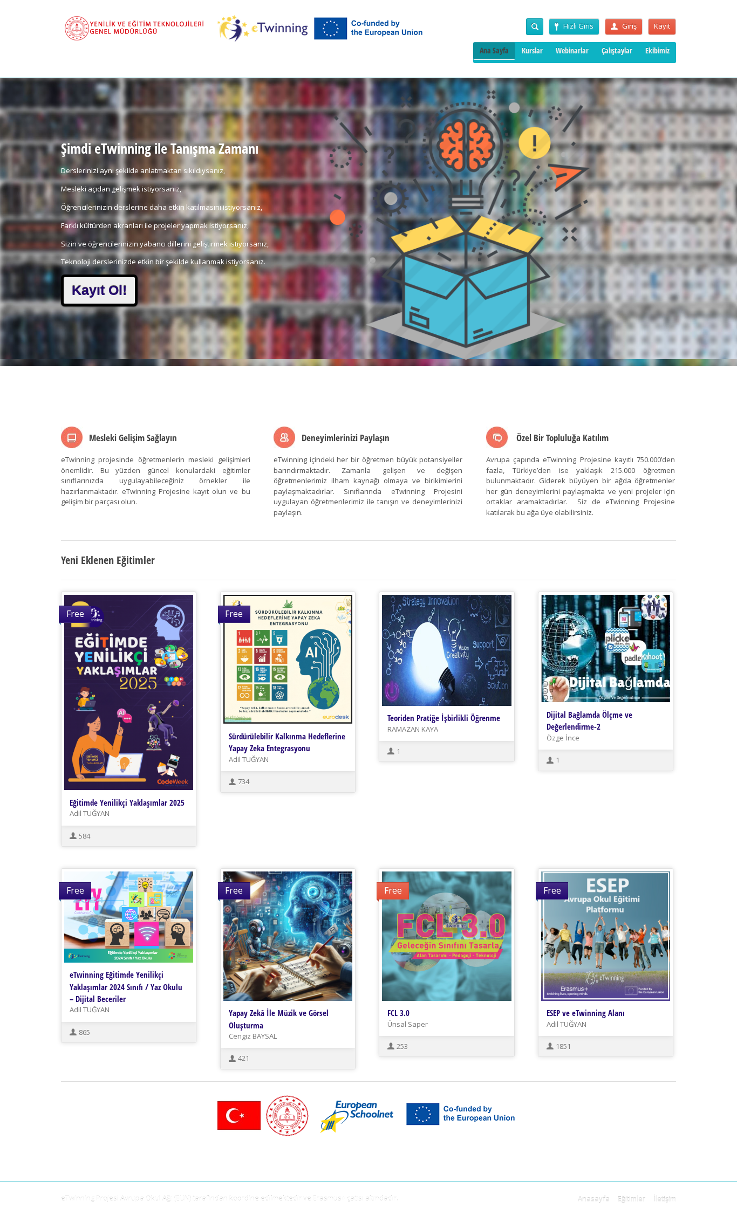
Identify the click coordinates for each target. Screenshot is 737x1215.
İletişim (664, 1199)
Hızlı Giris (578, 26)
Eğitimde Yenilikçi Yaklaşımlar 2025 (127, 802)
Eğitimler (631, 1199)
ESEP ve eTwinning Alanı (586, 1012)
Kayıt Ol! (99, 290)
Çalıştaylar (617, 50)
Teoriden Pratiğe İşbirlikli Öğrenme (443, 717)
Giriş (629, 26)
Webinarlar (572, 50)
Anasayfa (594, 1199)
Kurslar (532, 50)
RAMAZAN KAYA (412, 729)
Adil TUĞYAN (90, 813)
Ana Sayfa (494, 50)
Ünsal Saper (407, 1024)
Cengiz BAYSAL (253, 1036)
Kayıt (662, 26)
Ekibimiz (657, 50)
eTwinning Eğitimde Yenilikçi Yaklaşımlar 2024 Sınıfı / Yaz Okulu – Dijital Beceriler (126, 986)
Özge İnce (563, 738)
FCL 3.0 (398, 1012)
